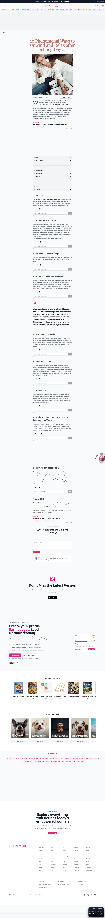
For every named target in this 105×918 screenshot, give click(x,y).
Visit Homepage (52, 833)
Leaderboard (77, 649)
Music (87, 861)
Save (64, 97)
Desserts (17, 9)
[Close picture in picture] (89, 908)
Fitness (33, 9)
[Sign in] (103, 6)
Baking (76, 847)
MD (47, 97)
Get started (91, 649)
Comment (36, 552)
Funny (53, 9)
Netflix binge (40, 521)
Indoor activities (37, 126)
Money (41, 9)
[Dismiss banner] (70, 557)
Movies (76, 861)
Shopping (46, 521)
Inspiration (53, 858)
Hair (37, 9)
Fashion (28, 9)
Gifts (57, 9)
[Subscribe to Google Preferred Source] (41, 558)
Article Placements (82, 881)
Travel (49, 9)
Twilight (89, 9)
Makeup (80, 9)
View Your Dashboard (31, 655)
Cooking (51, 521)
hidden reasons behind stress (49, 758)
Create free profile (15, 655)
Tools (40, 873)
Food (67, 9)
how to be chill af (43, 761)
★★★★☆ (100, 32)
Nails (40, 864)
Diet (40, 853)
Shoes (40, 867)
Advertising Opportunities (45, 884)
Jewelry (75, 9)
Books (52, 850)
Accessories (23, 9)
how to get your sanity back (29, 758)
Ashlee (36, 97)
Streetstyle (77, 867)
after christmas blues (12, 758)
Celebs (100, 9)
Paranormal (62, 9)
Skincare (53, 867)
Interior (64, 858)
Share (69, 97)
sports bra (37, 317)
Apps (45, 9)
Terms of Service (43, 887)
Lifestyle (88, 858)
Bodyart (40, 850)
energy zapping (64, 758)
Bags (71, 9)
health (4, 32)
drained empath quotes (29, 761)
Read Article (23, 742)
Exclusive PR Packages (63, 884)
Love (40, 861)
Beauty (88, 847)
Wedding (76, 870)
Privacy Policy (81, 884)
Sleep (8, 9)
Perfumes (4, 9)
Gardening (65, 856)
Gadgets (85, 9)
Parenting (95, 9)
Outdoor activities (45, 126)
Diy (103, 9)
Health (12, 9)
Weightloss (89, 870)
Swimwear (88, 867)
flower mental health (77, 758)
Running (88, 864)
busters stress (78, 761)
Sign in (36, 658)
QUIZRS (71, 128)
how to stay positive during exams (62, 761)
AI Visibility (61, 881)
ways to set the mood (92, 758)
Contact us (41, 881)
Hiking (35, 521)
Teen (40, 870)
